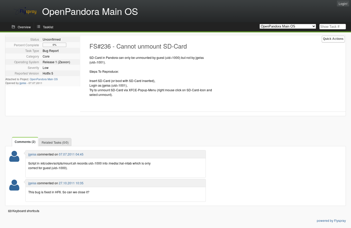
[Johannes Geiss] (14, 159)
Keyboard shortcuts (25, 210)
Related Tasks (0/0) (55, 142)
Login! (343, 3)
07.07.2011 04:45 (71, 154)
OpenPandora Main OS (44, 79)
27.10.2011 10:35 (71, 183)
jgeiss (23, 83)
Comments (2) (25, 141)
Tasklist (48, 27)
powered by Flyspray (331, 220)
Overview (24, 27)
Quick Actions (333, 39)
